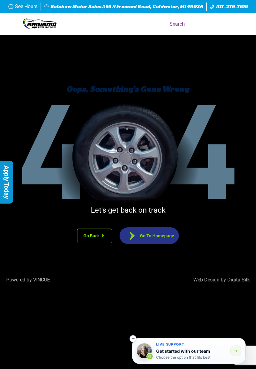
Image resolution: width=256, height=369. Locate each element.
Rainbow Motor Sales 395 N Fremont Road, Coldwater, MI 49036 (127, 6)
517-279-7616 (232, 6)
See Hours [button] (26, 6)
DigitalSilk (238, 280)
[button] (242, 24)
